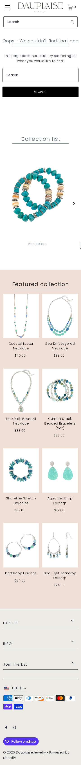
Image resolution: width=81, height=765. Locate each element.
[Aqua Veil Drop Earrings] (60, 470)
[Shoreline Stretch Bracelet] (21, 470)
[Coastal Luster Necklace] (21, 316)
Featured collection (40, 284)
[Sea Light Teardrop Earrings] (60, 545)
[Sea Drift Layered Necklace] (60, 316)
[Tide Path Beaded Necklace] (21, 391)
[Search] (72, 21)
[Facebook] (6, 728)
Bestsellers (37, 244)
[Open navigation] (7, 7)
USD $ (16, 688)
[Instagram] (14, 728)
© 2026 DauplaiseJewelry (24, 752)
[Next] (74, 204)
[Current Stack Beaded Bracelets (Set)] (60, 391)
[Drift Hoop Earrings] (21, 545)
